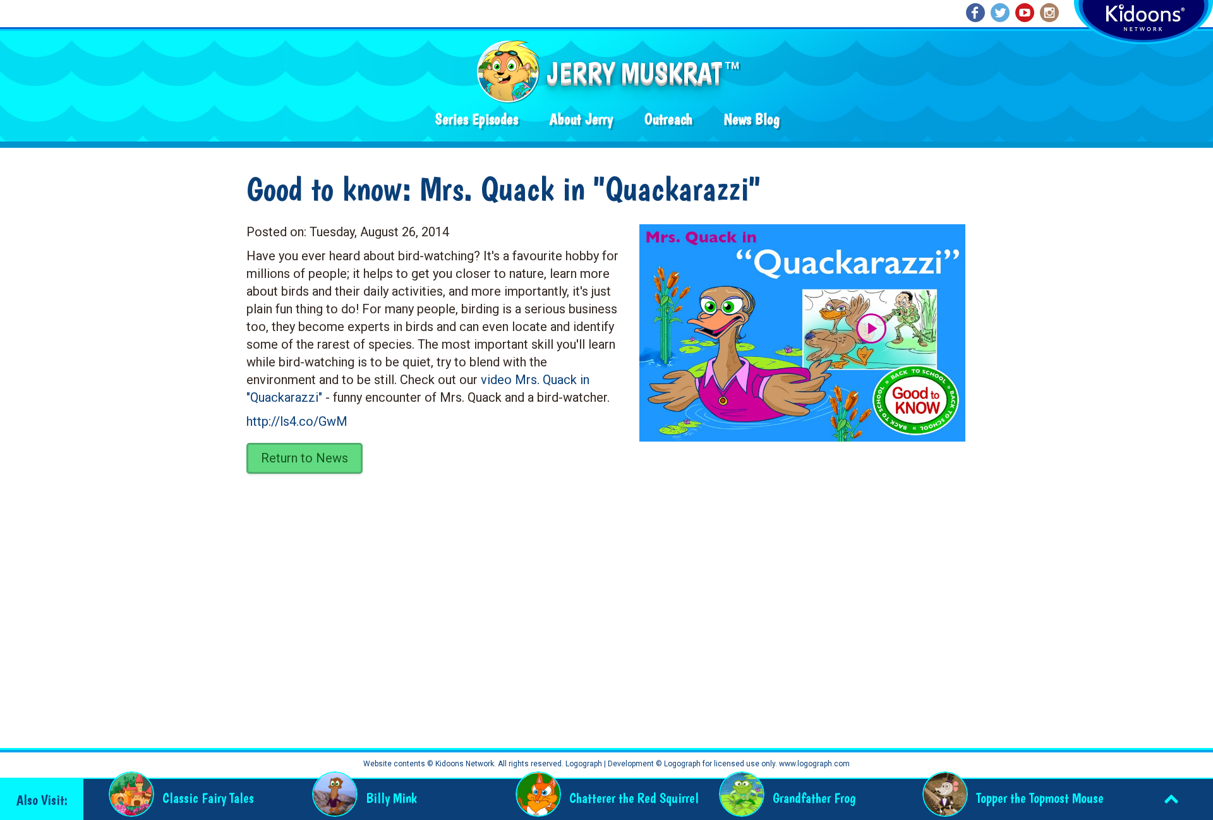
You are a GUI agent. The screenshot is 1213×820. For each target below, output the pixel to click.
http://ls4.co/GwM (296, 421)
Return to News (304, 458)
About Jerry (581, 119)
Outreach (668, 119)
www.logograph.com (813, 763)
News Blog (752, 119)
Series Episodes (476, 119)
